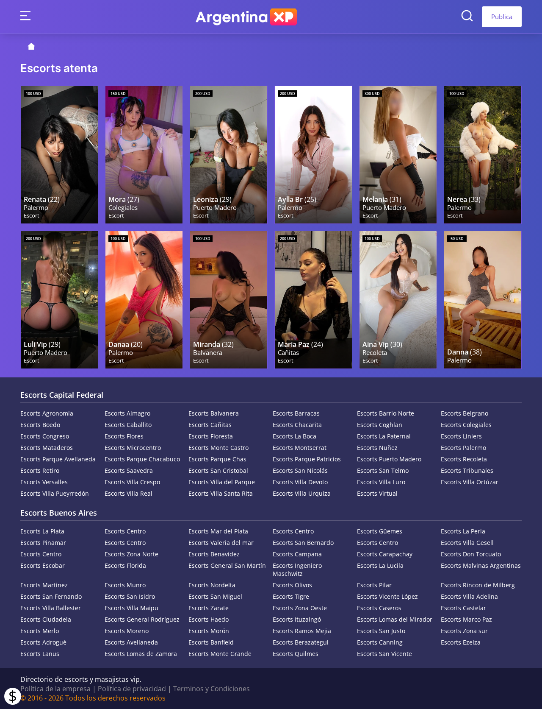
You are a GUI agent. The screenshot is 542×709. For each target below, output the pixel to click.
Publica (501, 16)
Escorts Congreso (44, 436)
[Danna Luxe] (482, 299)
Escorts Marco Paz (466, 619)
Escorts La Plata (42, 531)
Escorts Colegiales (466, 425)
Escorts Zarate (208, 608)
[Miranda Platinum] (228, 299)
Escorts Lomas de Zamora (141, 654)
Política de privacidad (132, 688)
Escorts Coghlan (379, 425)
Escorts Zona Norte (131, 554)
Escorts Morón (208, 631)
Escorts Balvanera (213, 413)
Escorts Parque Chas (217, 459)
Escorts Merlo (39, 631)
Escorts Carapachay (384, 554)
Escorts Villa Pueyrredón (54, 493)
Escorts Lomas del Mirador (394, 619)
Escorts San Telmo (383, 470)
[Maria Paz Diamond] (313, 299)
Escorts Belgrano (464, 413)
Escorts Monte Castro (218, 448)
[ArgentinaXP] (246, 16)
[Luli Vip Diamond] (59, 299)
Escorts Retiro (39, 470)
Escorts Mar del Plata (218, 531)
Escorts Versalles (44, 482)
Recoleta (374, 353)
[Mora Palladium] (144, 154)
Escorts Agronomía (46, 413)
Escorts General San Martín (227, 565)
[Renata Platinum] (59, 154)
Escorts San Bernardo (303, 543)
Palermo (36, 208)
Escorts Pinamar (43, 543)
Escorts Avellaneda (131, 642)
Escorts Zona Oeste (300, 608)
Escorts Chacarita (297, 425)
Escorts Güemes (379, 531)
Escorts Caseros (379, 608)
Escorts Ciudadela (45, 619)
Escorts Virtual (377, 493)
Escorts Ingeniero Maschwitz (297, 569)
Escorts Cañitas (210, 425)
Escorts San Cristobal (218, 470)
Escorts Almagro (127, 413)
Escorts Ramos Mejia (302, 631)
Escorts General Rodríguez (142, 619)
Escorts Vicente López (387, 596)
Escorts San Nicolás (300, 470)
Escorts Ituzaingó (297, 619)
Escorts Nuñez (377, 448)
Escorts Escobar (42, 565)
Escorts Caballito (128, 425)
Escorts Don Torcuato (471, 554)
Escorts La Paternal (384, 436)
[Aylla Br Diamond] (313, 154)
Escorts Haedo (208, 619)
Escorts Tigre (291, 596)
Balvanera (207, 353)
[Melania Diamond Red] (398, 154)
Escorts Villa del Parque (221, 482)
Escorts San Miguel (215, 596)
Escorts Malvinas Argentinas (481, 565)
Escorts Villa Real (128, 493)
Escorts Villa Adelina (469, 596)
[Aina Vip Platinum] (398, 299)
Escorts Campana (297, 554)
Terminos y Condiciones (211, 688)
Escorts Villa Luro (381, 482)
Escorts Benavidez (214, 554)
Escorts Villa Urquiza (302, 493)
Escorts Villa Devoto (300, 482)
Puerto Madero (215, 208)
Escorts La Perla (463, 531)
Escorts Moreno (127, 631)
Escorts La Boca (294, 436)
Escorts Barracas (296, 413)
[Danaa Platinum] (144, 299)
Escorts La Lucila (380, 565)
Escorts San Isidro (130, 596)
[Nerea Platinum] (482, 154)
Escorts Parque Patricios (307, 459)
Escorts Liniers (461, 436)
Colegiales (123, 208)
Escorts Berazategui (301, 642)
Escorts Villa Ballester (50, 608)
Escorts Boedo (40, 425)
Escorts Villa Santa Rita (220, 493)
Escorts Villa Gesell (467, 543)
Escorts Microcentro (133, 448)
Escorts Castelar (463, 608)
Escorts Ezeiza (461, 642)
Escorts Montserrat (299, 448)
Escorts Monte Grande (220, 654)
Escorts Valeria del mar (221, 543)
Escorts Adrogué (43, 642)
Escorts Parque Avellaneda (58, 459)
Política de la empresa (55, 688)
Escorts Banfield (211, 642)
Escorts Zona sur (464, 631)
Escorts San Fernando (51, 596)
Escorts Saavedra (129, 470)
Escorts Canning (380, 642)
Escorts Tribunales (467, 470)
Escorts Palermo (463, 448)
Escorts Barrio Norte (385, 413)
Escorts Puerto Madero (389, 459)
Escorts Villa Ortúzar (469, 482)
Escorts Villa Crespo (132, 482)
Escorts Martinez (44, 585)
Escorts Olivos (292, 585)
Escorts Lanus (39, 654)
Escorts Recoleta (464, 459)
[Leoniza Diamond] (228, 154)
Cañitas (288, 353)
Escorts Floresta (210, 436)
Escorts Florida (125, 565)
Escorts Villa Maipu (131, 608)
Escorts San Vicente (384, 654)
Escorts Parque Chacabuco (142, 459)
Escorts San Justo (381, 631)
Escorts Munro (125, 585)
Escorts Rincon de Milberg (478, 585)
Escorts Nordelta (211, 585)
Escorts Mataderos (46, 448)
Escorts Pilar (374, 585)
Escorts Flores (124, 436)
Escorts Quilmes (295, 654)
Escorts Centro (125, 531)
